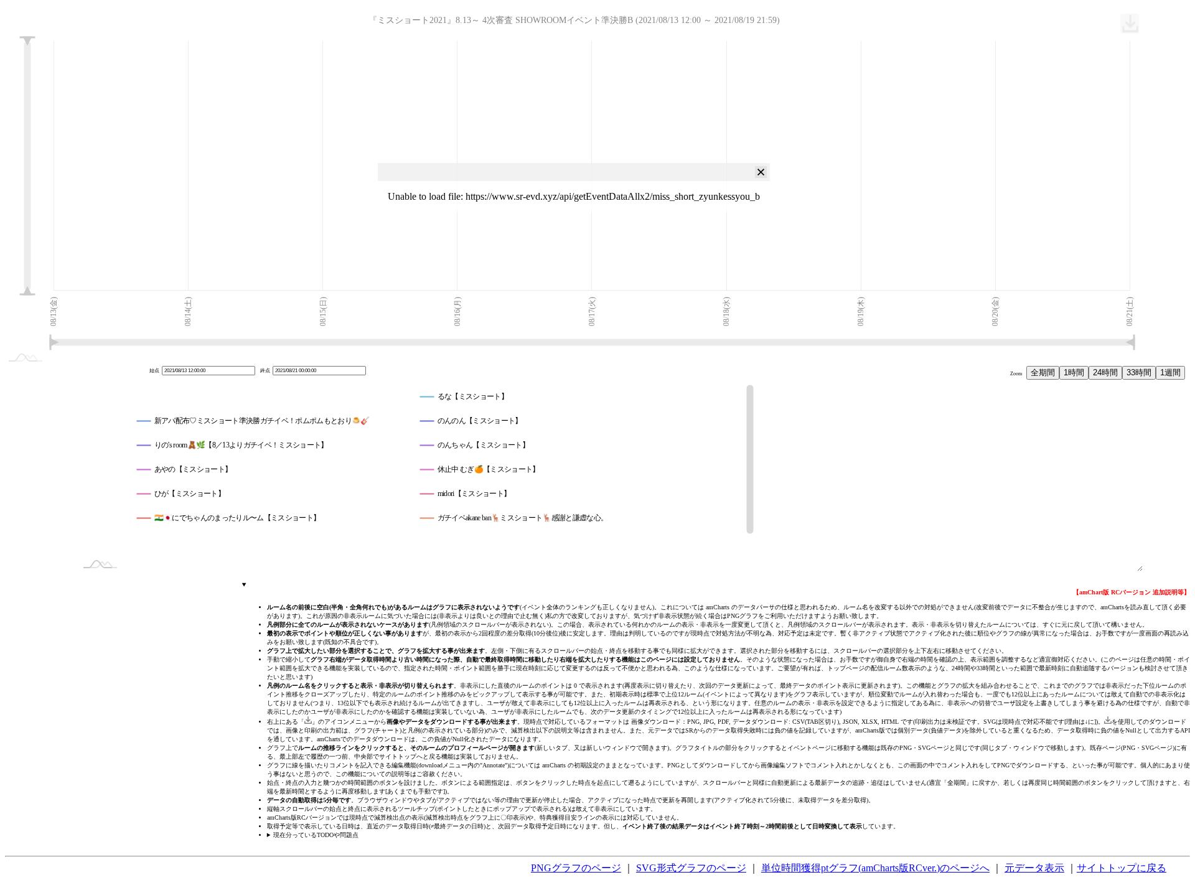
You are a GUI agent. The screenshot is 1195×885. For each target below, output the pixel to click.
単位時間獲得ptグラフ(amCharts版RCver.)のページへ (875, 868)
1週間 (1170, 372)
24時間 (1105, 372)
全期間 (1043, 372)
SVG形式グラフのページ (691, 868)
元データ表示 (1034, 868)
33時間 (1139, 372)
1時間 (1074, 372)
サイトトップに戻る (1121, 868)
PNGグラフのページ (576, 868)
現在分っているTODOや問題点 (315, 834)
